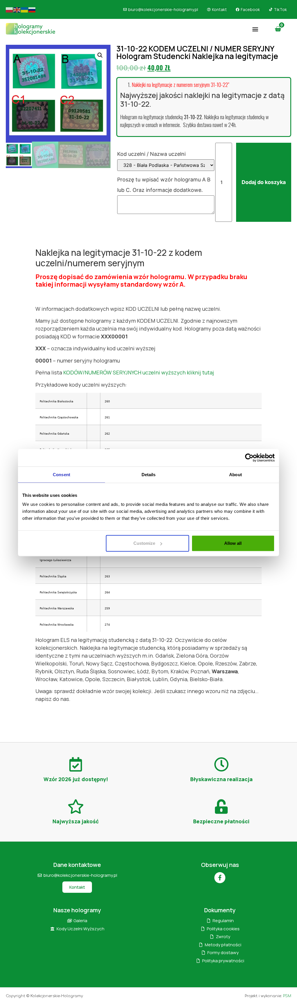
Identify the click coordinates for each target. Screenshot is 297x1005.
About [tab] (235, 474)
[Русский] (32, 9)
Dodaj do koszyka (264, 182)
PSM (287, 996)
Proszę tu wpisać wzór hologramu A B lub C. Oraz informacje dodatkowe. (164, 184)
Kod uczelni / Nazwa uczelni (152, 154)
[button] (255, 29)
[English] (17, 9)
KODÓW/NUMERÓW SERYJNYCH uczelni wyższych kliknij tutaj (138, 372)
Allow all (233, 543)
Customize (144, 543)
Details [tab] (149, 474)
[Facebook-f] (219, 877)
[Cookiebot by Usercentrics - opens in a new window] (249, 457)
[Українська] (24, 9)
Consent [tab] (61, 474)
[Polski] (9, 9)
